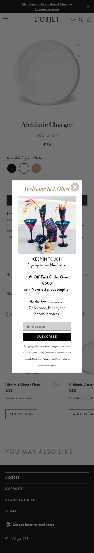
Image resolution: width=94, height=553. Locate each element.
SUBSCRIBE (47, 337)
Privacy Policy (61, 359)
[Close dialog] (75, 187)
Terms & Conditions (33, 359)
